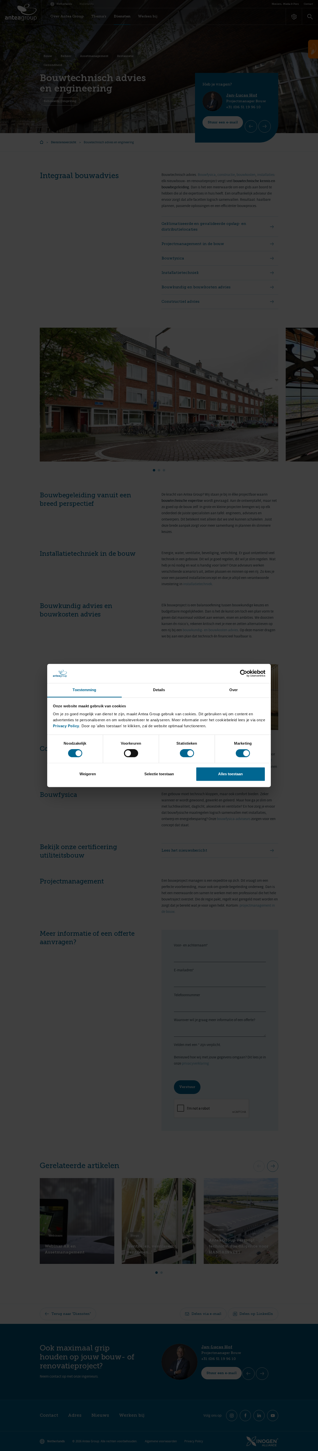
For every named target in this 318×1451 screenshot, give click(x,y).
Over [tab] (233, 690)
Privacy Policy (66, 726)
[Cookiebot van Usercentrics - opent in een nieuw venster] (243, 673)
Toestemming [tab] (84, 690)
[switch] (131, 753)
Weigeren (88, 774)
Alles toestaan (230, 774)
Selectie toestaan (159, 774)
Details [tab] (159, 690)
